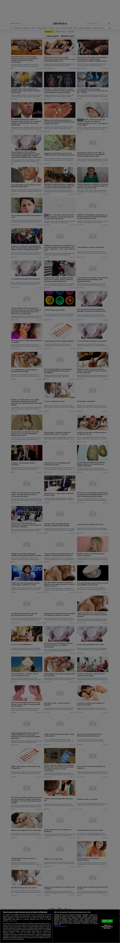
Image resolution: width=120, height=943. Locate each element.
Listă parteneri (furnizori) (60, 926)
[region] (60, 926)
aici (15, 932)
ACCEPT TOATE (107, 921)
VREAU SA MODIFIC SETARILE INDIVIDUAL (107, 926)
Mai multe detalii (12, 920)
